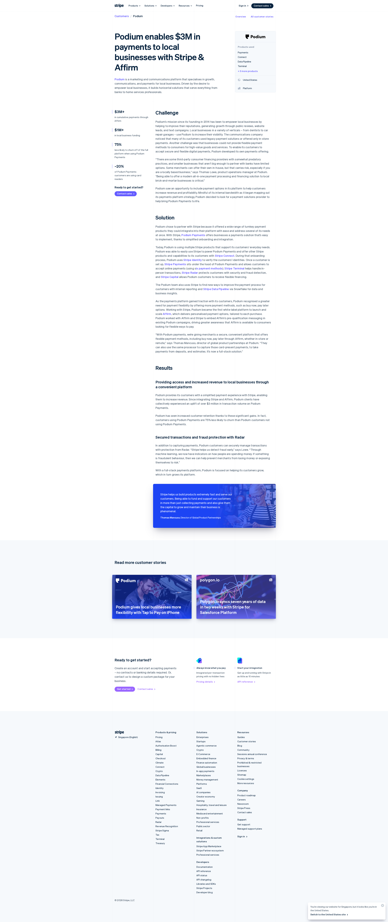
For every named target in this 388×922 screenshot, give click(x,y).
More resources (245, 783)
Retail (199, 830)
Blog (239, 745)
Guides (241, 737)
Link (158, 800)
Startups (201, 741)
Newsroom (243, 803)
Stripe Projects (204, 888)
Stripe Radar (190, 272)
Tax (157, 834)
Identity (160, 788)
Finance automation (206, 762)
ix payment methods (209, 268)
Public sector (203, 826)
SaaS (199, 788)
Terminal (160, 838)
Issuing (159, 796)
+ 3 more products (248, 71)
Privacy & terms (245, 758)
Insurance (201, 809)
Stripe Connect (224, 255)
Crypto (159, 771)
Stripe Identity (192, 260)
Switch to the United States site (328, 914)
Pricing (199, 5)
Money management (207, 779)
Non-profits (202, 817)
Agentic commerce (206, 745)
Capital (159, 754)
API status (201, 875)
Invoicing (160, 792)
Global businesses (206, 766)
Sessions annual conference (252, 754)
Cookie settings (245, 778)
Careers (241, 799)
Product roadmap (246, 795)
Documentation (204, 866)
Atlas (158, 741)
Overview (240, 16)
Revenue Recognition (167, 826)
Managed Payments (166, 805)
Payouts (160, 817)
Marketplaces (203, 775)
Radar (159, 821)
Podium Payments (193, 235)
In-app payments (205, 771)
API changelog (203, 879)
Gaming (200, 800)
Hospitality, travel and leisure (211, 805)
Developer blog (204, 892)
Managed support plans (249, 828)
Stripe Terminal (234, 268)
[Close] (382, 906)
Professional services (207, 821)
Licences (242, 770)
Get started (123, 688)
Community (243, 749)
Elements (161, 779)
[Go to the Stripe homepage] (118, 732)
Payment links (163, 809)
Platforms (201, 783)
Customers (122, 16)
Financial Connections (167, 783)
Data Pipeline (162, 775)
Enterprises (202, 737)
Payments (161, 813)
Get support (243, 824)
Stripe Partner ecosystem (210, 850)
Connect (160, 766)
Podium (119, 79)
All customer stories (262, 16)
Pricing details (204, 681)
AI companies (203, 792)
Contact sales (261, 5)
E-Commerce (203, 754)
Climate (160, 762)
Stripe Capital (170, 277)
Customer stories (246, 741)
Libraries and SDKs (206, 883)
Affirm (167, 314)
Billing (158, 749)
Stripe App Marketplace (208, 846)
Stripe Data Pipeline (216, 289)
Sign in (242, 5)
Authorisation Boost (166, 745)
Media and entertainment (209, 813)
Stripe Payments (175, 264)
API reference (245, 681)
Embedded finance (206, 758)
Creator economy (205, 796)
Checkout (161, 758)
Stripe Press (243, 808)
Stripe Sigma (162, 830)
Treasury (160, 843)
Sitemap (241, 774)
